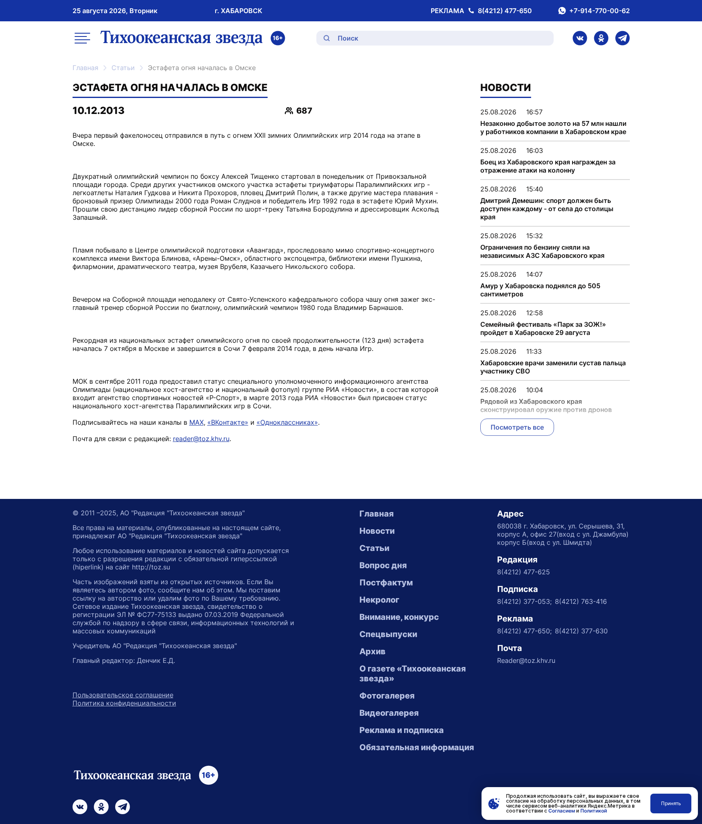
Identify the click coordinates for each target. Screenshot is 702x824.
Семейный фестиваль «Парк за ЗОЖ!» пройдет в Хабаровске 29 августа (543, 328)
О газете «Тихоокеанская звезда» (412, 673)
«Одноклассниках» (287, 422)
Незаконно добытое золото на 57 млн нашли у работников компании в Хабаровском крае (553, 127)
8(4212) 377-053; (524, 601)
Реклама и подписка (401, 730)
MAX (196, 422)
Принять (671, 803)
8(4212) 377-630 (581, 631)
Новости (377, 531)
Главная (85, 68)
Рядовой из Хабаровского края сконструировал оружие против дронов (546, 405)
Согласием (561, 811)
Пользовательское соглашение (123, 695)
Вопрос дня (383, 565)
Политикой (593, 811)
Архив (372, 651)
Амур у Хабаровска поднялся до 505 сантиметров (540, 290)
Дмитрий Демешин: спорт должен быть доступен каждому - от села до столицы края (546, 208)
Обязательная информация (416, 747)
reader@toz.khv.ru (201, 439)
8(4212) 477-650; (524, 631)
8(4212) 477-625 (523, 572)
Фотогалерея (387, 696)
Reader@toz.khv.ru (526, 660)
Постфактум (386, 582)
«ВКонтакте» (227, 422)
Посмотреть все (517, 427)
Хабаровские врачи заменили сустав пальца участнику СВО (553, 367)
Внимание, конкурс (399, 617)
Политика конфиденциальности (124, 703)
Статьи (123, 68)
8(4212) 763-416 (581, 601)
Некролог (379, 600)
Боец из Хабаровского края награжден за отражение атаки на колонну (548, 166)
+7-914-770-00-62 (599, 11)
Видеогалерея (389, 713)
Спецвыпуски (388, 634)
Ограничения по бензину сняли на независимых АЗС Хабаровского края (542, 251)
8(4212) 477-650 (505, 11)
